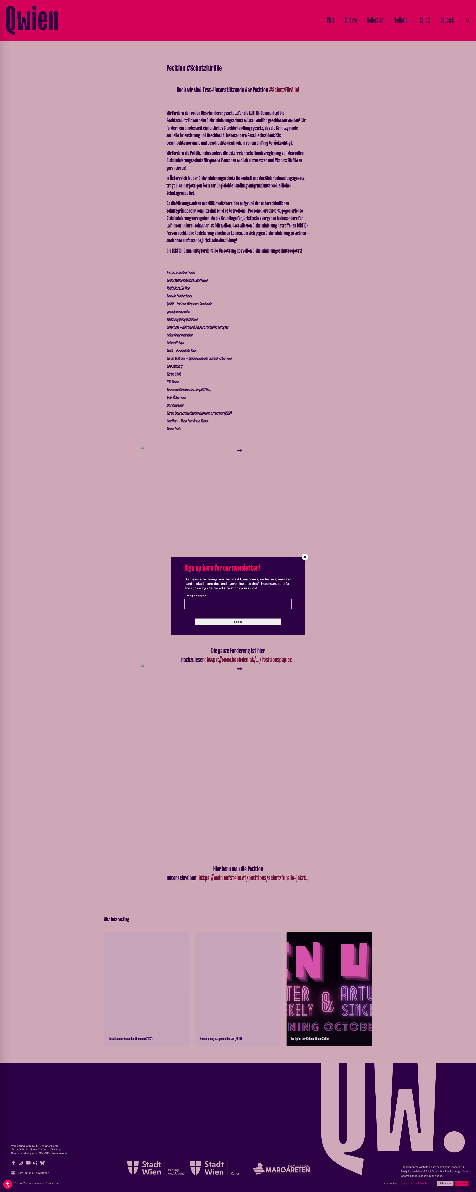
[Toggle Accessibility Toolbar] (7, 1184)
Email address (195, 596)
